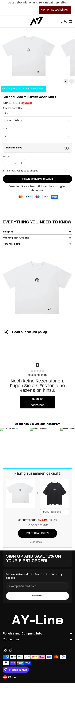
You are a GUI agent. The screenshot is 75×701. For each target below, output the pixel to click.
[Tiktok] (10, 650)
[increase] (22, 163)
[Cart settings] (70, 21)
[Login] (65, 21)
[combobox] (54, 512)
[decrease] (8, 163)
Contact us (11, 639)
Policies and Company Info (22, 633)
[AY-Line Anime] (36, 21)
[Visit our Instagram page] (5, 650)
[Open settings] (60, 21)
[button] (65, 81)
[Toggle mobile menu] (5, 21)
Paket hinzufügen (38, 533)
